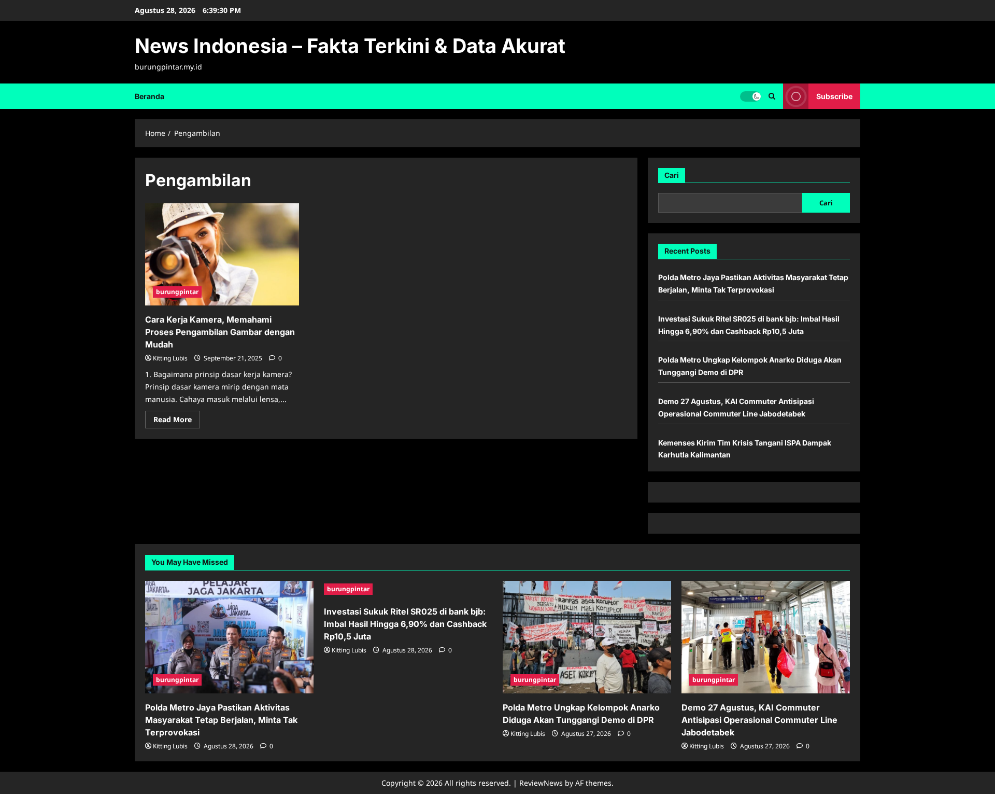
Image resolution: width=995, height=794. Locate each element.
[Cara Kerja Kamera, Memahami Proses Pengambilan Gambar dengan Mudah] (222, 254)
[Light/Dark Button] (750, 96)
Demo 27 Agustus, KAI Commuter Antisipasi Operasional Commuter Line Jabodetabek (759, 719)
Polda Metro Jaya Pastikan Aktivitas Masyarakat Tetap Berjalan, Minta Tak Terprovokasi (221, 719)
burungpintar (177, 291)
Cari (671, 175)
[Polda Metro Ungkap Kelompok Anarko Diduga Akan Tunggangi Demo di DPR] (587, 637)
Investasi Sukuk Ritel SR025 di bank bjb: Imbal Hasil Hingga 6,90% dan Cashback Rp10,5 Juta (405, 624)
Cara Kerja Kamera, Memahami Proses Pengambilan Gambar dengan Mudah (220, 332)
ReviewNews (541, 783)
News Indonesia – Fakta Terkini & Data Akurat (350, 46)
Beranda (149, 96)
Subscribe (834, 95)
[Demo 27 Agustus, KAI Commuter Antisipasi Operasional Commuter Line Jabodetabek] (765, 637)
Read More (176, 421)
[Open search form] (772, 96)
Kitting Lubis (170, 358)
